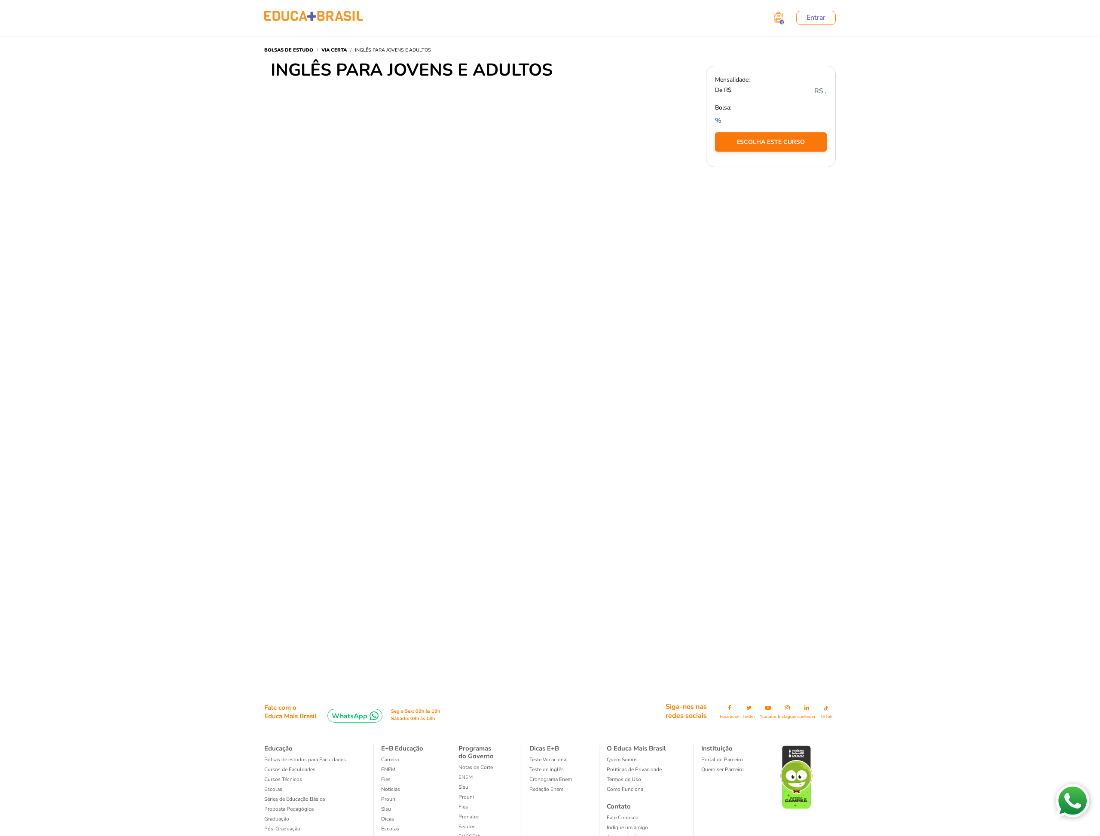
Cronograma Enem (550, 779)
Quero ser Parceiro (722, 769)
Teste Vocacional (548, 759)
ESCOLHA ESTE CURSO (770, 142)
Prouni (389, 799)
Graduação (276, 818)
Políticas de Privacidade (634, 769)
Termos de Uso (624, 779)
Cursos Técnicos (283, 779)
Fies (386, 779)
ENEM (388, 769)
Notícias (390, 789)
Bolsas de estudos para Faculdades (305, 759)
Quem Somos (622, 759)
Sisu (386, 808)
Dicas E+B (544, 748)
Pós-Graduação (282, 828)
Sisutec (466, 826)
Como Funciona (625, 789)
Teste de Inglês (546, 769)
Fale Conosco (623, 817)
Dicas (387, 818)
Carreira (390, 759)
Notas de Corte (475, 767)
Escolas (273, 789)
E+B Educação (402, 748)
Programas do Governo (476, 752)
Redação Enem (546, 789)
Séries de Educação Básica (294, 799)
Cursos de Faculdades (289, 769)
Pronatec (468, 816)
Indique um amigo (627, 827)
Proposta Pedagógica (289, 808)
